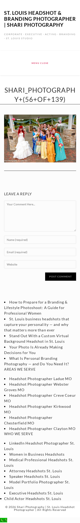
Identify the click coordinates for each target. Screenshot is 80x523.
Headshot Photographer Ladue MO (40, 378)
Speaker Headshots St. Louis (34, 476)
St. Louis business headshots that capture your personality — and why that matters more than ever (36, 324)
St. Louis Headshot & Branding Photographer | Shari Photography (40, 19)
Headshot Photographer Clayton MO (42, 428)
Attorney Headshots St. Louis (35, 471)
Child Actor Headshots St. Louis (33, 498)
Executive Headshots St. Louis (36, 493)
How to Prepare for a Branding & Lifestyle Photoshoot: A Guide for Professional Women (36, 307)
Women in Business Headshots (37, 454)
